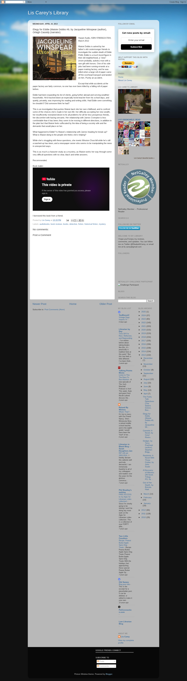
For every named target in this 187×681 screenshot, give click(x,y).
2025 (143, 312)
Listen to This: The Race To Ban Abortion (124, 377)
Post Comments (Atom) (54, 310)
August (147, 379)
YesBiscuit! (124, 315)
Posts (101, 661)
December (148, 358)
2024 (143, 315)
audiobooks (45, 224)
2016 (143, 344)
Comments (104, 666)
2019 (143, 333)
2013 (143, 355)
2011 (143, 514)
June (146, 387)
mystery (102, 224)
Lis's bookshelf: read (129, 120)
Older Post (106, 303)
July (146, 383)
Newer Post (39, 303)
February (148, 497)
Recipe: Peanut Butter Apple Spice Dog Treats (125, 543)
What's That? (124, 412)
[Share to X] (77, 220)
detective (73, 224)
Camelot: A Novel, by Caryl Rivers (148, 434)
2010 (143, 517)
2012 (143, 510)
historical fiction (91, 224)
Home (73, 303)
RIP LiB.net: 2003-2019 (124, 454)
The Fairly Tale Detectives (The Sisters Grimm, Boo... (148, 403)
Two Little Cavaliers (123, 537)
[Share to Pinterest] (82, 220)
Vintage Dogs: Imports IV (124, 318)
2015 (143, 348)
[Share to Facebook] (80, 220)
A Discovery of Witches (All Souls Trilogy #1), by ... (148, 474)
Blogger (109, 674)
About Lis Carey (125, 80)
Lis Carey (125, 637)
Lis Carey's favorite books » (144, 158)
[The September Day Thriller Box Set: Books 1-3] (148, 136)
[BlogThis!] (75, 220)
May (146, 390)
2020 (143, 330)
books (65, 224)
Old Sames (124, 582)
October (147, 370)
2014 (143, 351)
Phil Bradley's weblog (125, 491)
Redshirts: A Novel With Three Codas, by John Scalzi (148, 461)
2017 (143, 341)
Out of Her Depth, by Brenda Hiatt (148, 486)
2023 (143, 319)
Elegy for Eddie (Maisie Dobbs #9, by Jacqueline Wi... (148, 420)
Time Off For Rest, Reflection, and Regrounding (125, 336)
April (146, 394)
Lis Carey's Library (48, 12)
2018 (143, 337)
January (147, 503)
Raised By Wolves (123, 408)
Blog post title (124, 584)
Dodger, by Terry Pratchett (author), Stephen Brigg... (148, 446)
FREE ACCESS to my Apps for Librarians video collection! (125, 497)
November (148, 364)
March (147, 494)
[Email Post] (67, 220)
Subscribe (136, 47)
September (148, 373)
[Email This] (72, 220)
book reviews (56, 224)
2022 (143, 323)
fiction (80, 224)
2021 (143, 326)
